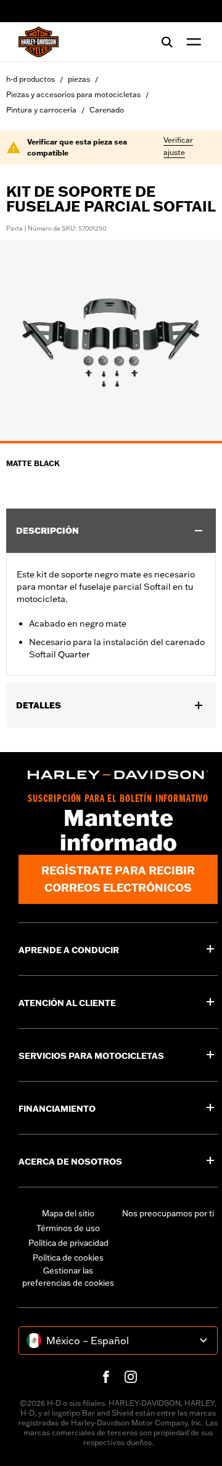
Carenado (106, 109)
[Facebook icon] (106, 1376)
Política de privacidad (68, 1243)
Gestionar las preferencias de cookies (68, 1277)
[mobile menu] (191, 41)
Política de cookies (68, 1257)
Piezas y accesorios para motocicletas (73, 94)
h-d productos (30, 79)
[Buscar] (167, 41)
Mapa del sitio (68, 1213)
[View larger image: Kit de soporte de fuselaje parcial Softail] (111, 340)
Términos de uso (68, 1228)
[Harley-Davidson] (118, 775)
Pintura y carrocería (41, 109)
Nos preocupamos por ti (168, 1213)
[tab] (111, 442)
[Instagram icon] (130, 1376)
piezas (79, 79)
